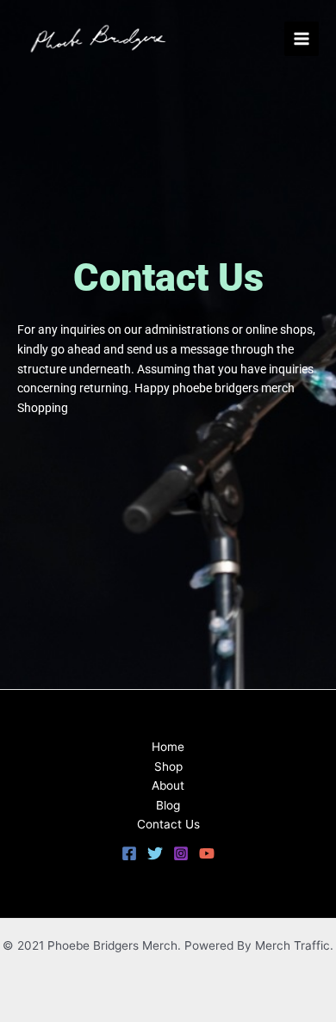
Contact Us (168, 824)
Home (168, 747)
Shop (168, 766)
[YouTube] (207, 853)
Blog (168, 805)
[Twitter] (155, 853)
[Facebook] (129, 853)
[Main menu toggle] (302, 39)
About (168, 785)
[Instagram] (181, 853)
